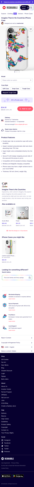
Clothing (11, 13)
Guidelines (4, 421)
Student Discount (6, 370)
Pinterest (7, 451)
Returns (3, 416)
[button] (17, 2)
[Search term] (31, 7)
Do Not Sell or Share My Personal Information (13, 465)
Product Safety (6, 424)
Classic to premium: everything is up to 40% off (17, 2)
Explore (3, 13)
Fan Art (3, 362)
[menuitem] (3, 13)
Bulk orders (4, 379)
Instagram (7, 440)
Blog (2, 368)
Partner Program (6, 392)
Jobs (2, 400)
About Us (4, 386)
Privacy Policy (15, 463)
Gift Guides (4, 359)
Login (3, 373)
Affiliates (4, 395)
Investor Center (6, 389)
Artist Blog (4, 403)
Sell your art (5, 397)
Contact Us (4, 430)
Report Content (6, 338)
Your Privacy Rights (7, 433)
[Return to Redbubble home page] (10, 7)
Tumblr (6, 448)
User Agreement (5, 463)
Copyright (4, 427)
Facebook (7, 443)
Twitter (6, 446)
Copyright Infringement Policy (10, 342)
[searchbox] (17, 277)
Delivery (3, 413)
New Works (4, 365)
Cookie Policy (5, 468)
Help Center (5, 419)
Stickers (20, 13)
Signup (3, 376)
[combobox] (26, 7)
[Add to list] (31, 29)
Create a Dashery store (8, 406)
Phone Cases (29, 13)
